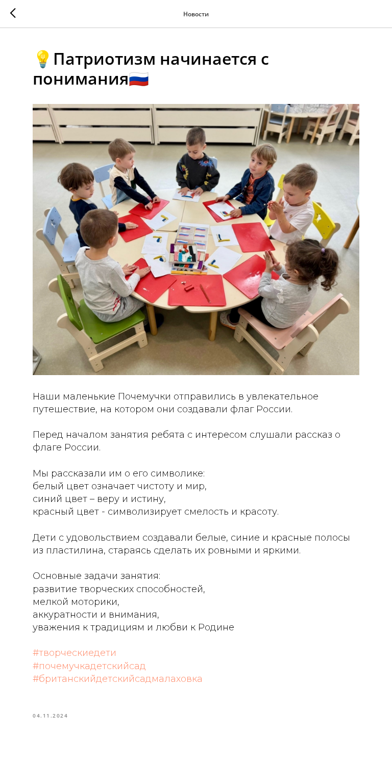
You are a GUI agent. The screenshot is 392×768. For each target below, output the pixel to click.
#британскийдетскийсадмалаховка (118, 678)
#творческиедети (74, 652)
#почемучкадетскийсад (89, 666)
